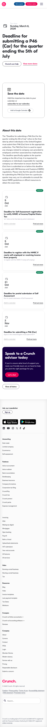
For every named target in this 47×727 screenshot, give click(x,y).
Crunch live (6, 495)
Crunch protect (7, 499)
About (4, 635)
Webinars (5, 605)
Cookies (5, 691)
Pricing (4, 664)
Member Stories (7, 653)
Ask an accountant (8, 466)
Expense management (9, 506)
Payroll (4, 536)
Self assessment (7, 454)
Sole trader (6, 443)
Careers (5, 638)
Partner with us (7, 660)
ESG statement (8, 693)
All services (6, 558)
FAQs (4, 646)
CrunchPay (6, 491)
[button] (41, 4)
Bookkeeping (6, 477)
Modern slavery (7, 657)
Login (4, 649)
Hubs (4, 591)
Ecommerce (6, 450)
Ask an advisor (7, 469)
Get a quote (19, 4)
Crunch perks (6, 502)
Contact (5, 642)
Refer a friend (6, 539)
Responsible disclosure (9, 668)
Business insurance (8, 480)
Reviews (5, 624)
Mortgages (5, 528)
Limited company (7, 447)
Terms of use (23, 691)
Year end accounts (8, 550)
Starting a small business (10, 573)
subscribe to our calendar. (19, 103)
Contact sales (31, 4)
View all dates (11, 386)
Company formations (9, 484)
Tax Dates (5, 602)
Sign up (7, 412)
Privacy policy (13, 691)
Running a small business (10, 569)
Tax (3, 577)
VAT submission (7, 547)
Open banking (6, 532)
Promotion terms (19, 693)
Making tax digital (8, 525)
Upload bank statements (10, 543)
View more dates (30, 63)
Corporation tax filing (9, 488)
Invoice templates (8, 594)
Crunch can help (12, 64)
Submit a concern (8, 671)
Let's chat (12, 374)
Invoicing (5, 517)
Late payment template (9, 598)
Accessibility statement (36, 691)
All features (6, 554)
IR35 (3, 521)
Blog (3, 587)
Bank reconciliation (8, 473)
